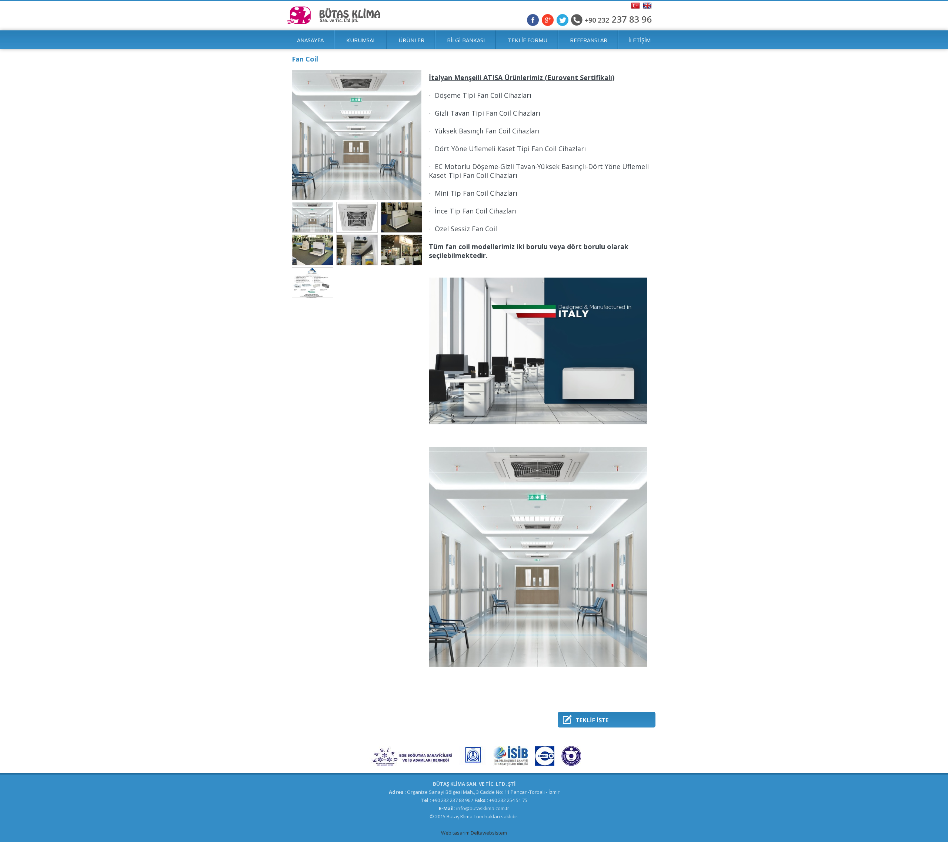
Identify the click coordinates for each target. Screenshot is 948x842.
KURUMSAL (361, 40)
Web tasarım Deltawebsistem (474, 832)
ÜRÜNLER (411, 40)
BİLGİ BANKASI (466, 40)
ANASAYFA (310, 40)
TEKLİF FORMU (527, 40)
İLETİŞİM (639, 40)
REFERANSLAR (588, 40)
